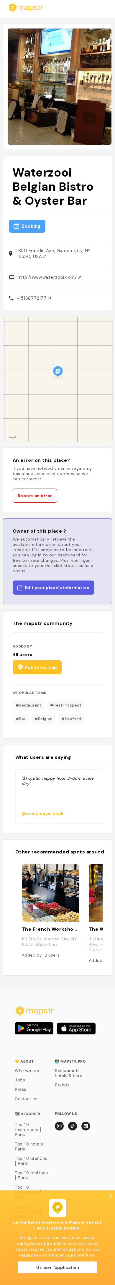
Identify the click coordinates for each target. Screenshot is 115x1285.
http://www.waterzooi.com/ (48, 277)
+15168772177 (32, 298)
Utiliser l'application (57, 1267)
